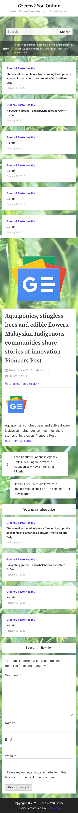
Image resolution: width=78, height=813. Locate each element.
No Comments (18, 376)
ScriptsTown (54, 807)
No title (10, 142)
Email (10, 739)
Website (10, 756)
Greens (44, 370)
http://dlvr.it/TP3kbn (19, 441)
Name (10, 723)
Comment (13, 675)
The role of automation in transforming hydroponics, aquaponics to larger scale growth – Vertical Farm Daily (38, 78)
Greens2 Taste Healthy (20, 68)
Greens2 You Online (39, 6)
